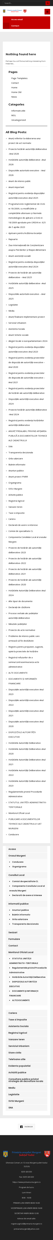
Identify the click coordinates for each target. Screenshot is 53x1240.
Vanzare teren (15, 506)
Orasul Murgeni (17, 855)
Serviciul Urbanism (17, 322)
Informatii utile (18, 110)
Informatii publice (18, 903)
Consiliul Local (16, 875)
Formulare (14, 939)
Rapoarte (13, 239)
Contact (15, 26)
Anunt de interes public (19, 181)
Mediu (11, 310)
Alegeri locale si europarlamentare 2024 (27, 341)
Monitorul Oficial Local (19, 813)
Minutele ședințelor (17, 624)
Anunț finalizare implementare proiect (26, 316)
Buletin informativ (16, 464)
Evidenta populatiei (19, 1065)
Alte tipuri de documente (20, 601)
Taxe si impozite (16, 512)
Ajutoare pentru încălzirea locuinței (25, 233)
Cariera (11, 519)
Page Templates (19, 78)
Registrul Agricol (16, 500)
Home (14, 87)
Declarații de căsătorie (19, 607)
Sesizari (12, 932)
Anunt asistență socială (19, 255)
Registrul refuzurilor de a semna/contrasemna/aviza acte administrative (23, 662)
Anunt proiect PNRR (18, 476)
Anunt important (16, 187)
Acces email (17, 19)
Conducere (13, 834)
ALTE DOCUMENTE (18, 672)
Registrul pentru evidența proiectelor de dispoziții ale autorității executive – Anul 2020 (26, 362)
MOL (13, 115)
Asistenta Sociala (16, 328)
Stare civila (14, 1052)
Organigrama (14, 482)
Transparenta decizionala (20, 452)
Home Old (16, 92)
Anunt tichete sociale (18, 334)
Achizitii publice (15, 494)
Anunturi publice (16, 470)
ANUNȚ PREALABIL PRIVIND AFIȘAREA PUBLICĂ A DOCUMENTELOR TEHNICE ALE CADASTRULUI (27, 436)
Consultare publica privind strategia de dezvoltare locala (25, 1080)
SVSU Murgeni (15, 488)
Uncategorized (18, 120)
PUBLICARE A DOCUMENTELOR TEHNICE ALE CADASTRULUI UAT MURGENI (25, 824)
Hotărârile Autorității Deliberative (24, 742)
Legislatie (13, 304)
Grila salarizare (15, 458)
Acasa (12, 849)
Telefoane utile (16, 1059)
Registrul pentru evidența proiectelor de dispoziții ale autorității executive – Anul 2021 (26, 378)
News (14, 96)
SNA (10, 446)
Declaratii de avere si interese (23, 525)
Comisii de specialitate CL (20, 531)
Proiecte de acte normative (21, 630)
